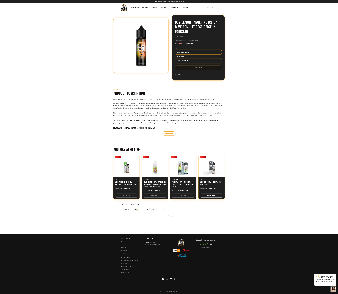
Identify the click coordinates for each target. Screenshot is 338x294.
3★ (153, 209)
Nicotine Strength (179, 57)
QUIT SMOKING (125, 269)
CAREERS (123, 244)
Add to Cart (211, 195)
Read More (169, 133)
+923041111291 (156, 245)
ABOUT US (123, 248)
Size (176, 48)
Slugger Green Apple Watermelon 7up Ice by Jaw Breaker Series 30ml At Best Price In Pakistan (155, 184)
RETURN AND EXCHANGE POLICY (130, 260)
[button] (146, 8)
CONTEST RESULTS (126, 266)
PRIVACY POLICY (125, 257)
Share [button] (179, 74)
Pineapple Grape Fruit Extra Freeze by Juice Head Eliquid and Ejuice (182, 184)
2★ (159, 209)
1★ (164, 209)
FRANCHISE (124, 251)
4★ (147, 209)
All (136, 209)
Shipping (184, 40)
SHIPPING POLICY (126, 263)
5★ (142, 209)
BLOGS (122, 241)
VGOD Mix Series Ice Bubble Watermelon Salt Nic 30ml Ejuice (126, 183)
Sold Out (126, 195)
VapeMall (166, 291)
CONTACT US (124, 254)
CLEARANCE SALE (125, 272)
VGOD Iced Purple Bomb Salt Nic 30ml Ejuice (210, 183)
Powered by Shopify (173, 291)
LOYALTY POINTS (125, 238)
